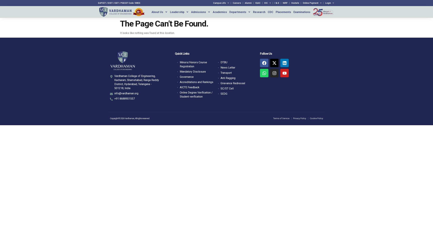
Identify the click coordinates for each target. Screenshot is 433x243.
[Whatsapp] (264, 73)
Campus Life (219, 3)
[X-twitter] (274, 63)
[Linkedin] (284, 63)
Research (259, 12)
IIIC (266, 3)
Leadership (177, 12)
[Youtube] (284, 73)
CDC (270, 12)
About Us (157, 12)
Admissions (198, 12)
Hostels (295, 3)
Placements (283, 12)
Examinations (301, 12)
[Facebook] (264, 63)
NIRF (285, 3)
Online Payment (310, 3)
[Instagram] (274, 73)
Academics (220, 12)
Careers (237, 3)
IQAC (257, 3)
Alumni (248, 3)
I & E (277, 3)
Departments (237, 12)
